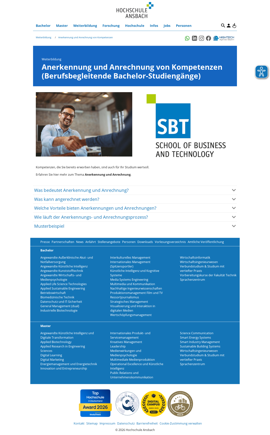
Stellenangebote (109, 242)
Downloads (145, 242)
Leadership (118, 346)
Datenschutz (126, 423)
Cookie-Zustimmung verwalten (181, 423)
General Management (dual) (59, 306)
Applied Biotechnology (55, 342)
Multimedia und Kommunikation (132, 284)
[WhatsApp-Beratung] (187, 38)
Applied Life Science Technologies (63, 284)
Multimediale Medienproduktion (132, 360)
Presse (45, 242)
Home (135, 10)
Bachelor (43, 25)
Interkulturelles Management (130, 257)
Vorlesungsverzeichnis (170, 242)
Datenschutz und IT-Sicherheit (61, 302)
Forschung (111, 25)
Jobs (167, 25)
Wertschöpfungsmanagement (131, 315)
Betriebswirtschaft (53, 293)
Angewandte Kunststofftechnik (61, 271)
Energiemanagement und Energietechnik (68, 364)
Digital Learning (51, 355)
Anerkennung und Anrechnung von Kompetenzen (85, 37)
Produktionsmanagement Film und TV (136, 293)
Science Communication (196, 333)
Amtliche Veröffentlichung (206, 242)
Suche (223, 25)
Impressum (107, 423)
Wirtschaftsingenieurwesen (199, 262)
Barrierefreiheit (234, 25)
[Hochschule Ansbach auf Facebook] (208, 38)
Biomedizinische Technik (57, 297)
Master (62, 25)
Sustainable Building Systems (200, 346)
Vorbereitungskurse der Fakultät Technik (208, 275)
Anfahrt (90, 242)
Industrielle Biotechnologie (59, 310)
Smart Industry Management (200, 342)
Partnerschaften (63, 242)
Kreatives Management (126, 342)
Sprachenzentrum (192, 280)
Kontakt (79, 423)
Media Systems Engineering (129, 280)
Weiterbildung (85, 25)
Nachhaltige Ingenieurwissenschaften (136, 288)
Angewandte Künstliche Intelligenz (64, 266)
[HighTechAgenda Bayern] (225, 38)
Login (228, 25)
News (80, 242)
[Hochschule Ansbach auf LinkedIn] (194, 38)
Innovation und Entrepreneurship (63, 368)
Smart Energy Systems (195, 337)
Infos (154, 25)
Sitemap (92, 423)
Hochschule (134, 25)
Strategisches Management (129, 302)
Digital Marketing (52, 360)
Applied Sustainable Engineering (62, 288)
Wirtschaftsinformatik (195, 257)
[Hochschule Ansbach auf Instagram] (201, 38)
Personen (184, 25)
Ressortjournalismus (124, 297)
